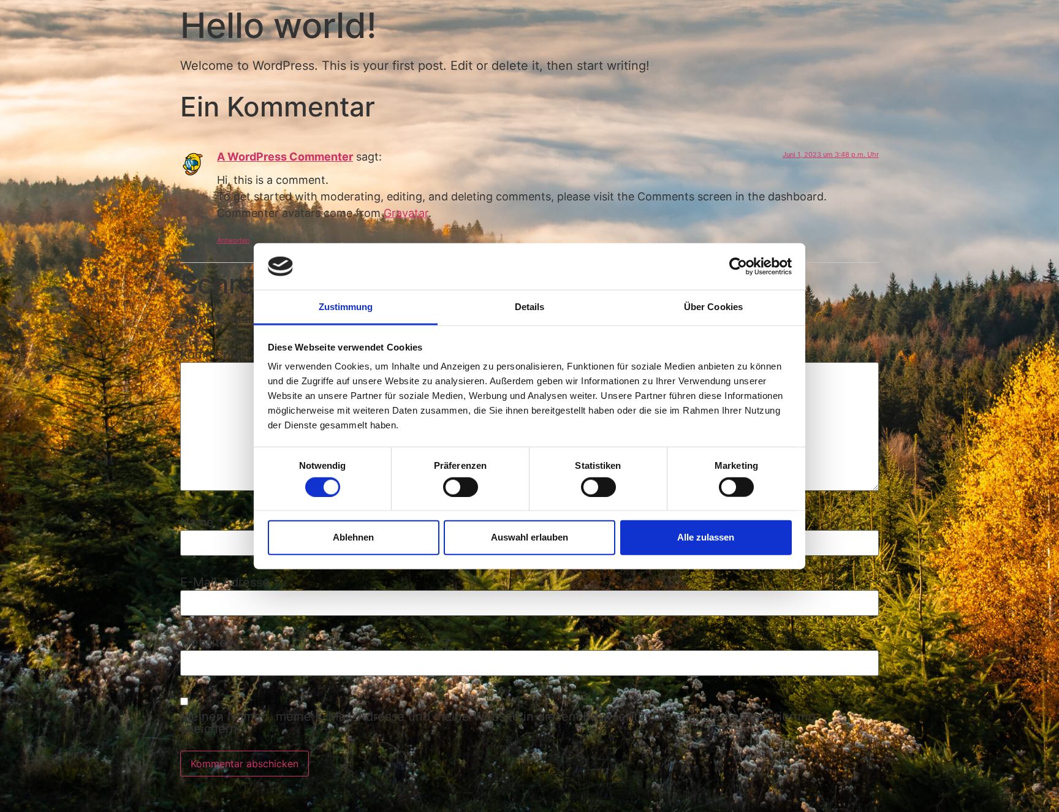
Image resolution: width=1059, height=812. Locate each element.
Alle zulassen (705, 537)
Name (202, 522)
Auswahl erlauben (529, 537)
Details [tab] (530, 307)
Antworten (233, 240)
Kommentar (218, 354)
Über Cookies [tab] (713, 307)
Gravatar (406, 213)
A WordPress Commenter (285, 156)
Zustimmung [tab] (346, 307)
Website (203, 642)
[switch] (460, 486)
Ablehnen (353, 537)
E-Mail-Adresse (229, 582)
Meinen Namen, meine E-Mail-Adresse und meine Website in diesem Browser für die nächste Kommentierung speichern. (498, 722)
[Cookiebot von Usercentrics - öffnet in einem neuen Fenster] (738, 266)
